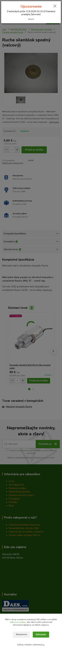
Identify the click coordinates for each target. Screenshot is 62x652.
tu (43, 644)
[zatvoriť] (55, 6)
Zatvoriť (31, 19)
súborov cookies (18, 622)
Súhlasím (41, 634)
